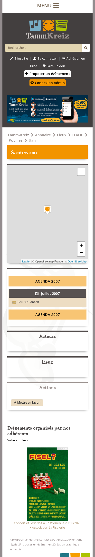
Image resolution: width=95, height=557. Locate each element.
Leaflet (26, 261)
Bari (32, 140)
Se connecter (47, 58)
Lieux (61, 134)
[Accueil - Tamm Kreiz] (47, 27)
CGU (66, 539)
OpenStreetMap (77, 261)
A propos (16, 539)
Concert (33, 302)
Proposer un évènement (49, 73)
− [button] (81, 252)
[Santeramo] (47, 209)
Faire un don (56, 66)
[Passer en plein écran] (81, 171)
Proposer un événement (36, 544)
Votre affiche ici (18, 440)
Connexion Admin (49, 82)
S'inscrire (21, 58)
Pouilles (16, 140)
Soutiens (56, 539)
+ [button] (81, 245)
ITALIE (77, 134)
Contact (44, 539)
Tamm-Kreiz (18, 134)
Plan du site (30, 539)
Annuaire (43, 134)
